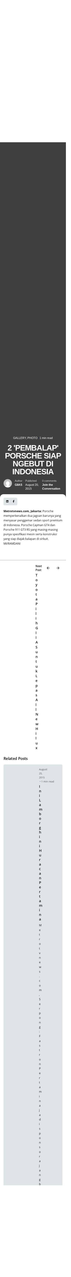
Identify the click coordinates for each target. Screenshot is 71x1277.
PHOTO (32, 437)
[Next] (58, 568)
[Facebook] (13, 501)
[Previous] (48, 568)
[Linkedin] (7, 501)
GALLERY (19, 437)
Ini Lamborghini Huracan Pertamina (40, 853)
